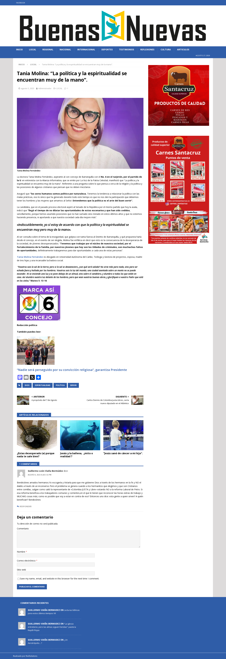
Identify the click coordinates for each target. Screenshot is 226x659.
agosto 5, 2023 (27, 88)
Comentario (23, 528)
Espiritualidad (42, 385)
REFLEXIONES (147, 49)
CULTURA (166, 49)
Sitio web (21, 569)
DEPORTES (107, 49)
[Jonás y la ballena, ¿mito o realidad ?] (80, 435)
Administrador (45, 88)
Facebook (20, 3)
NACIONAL (65, 49)
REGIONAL (47, 49)
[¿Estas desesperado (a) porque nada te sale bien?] (37, 435)
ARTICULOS (183, 49)
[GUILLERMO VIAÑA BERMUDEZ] (22, 614)
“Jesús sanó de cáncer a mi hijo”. (123, 453)
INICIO (19, 49)
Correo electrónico (26, 560)
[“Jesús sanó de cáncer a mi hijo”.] (123, 435)
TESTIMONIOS (126, 49)
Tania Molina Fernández (30, 256)
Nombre (21, 551)
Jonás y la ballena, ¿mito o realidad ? (76, 455)
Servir (73, 385)
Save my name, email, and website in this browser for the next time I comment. (59, 578)
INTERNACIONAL (86, 49)
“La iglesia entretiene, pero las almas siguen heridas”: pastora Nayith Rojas (52, 627)
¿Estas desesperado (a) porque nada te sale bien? (35, 455)
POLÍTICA (60, 385)
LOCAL (32, 49)
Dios (27, 385)
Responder (26, 506)
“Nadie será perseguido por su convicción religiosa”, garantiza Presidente (72, 370)
